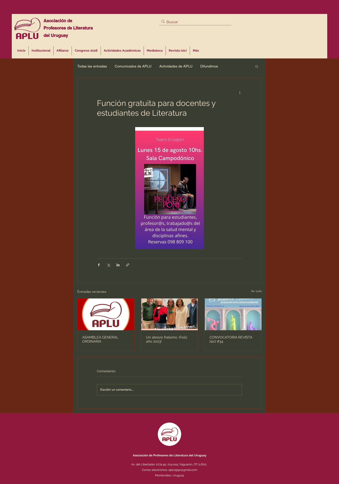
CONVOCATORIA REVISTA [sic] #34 (231, 339)
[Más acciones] (239, 92)
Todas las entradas (92, 66)
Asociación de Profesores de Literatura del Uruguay (68, 28)
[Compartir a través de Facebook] (99, 265)
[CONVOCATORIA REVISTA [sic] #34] (233, 314)
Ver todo (256, 291)
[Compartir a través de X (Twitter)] (108, 265)
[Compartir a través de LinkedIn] (118, 265)
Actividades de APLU (175, 66)
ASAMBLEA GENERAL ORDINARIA (100, 339)
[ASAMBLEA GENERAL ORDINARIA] (105, 314)
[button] (122, 50)
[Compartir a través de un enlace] (127, 265)
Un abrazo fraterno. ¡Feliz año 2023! (166, 339)
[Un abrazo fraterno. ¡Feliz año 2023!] (169, 314)
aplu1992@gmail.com (183, 470)
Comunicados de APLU (133, 66)
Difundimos (209, 66)
